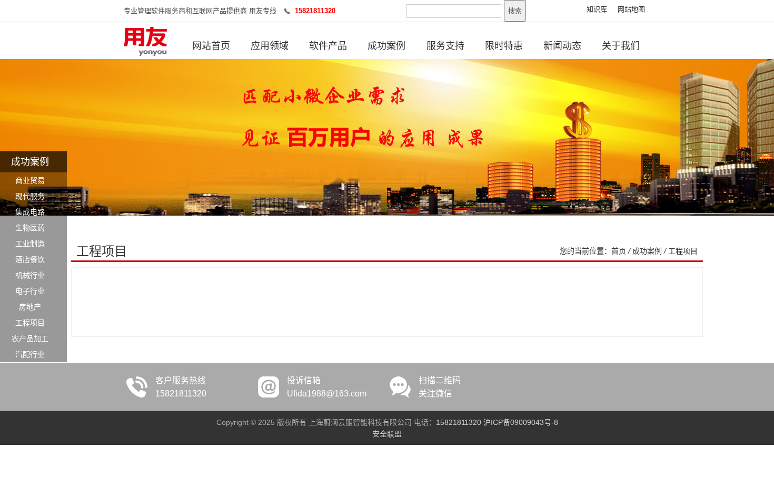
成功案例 (386, 46)
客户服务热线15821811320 (180, 387)
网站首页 (211, 46)
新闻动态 (562, 46)
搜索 (515, 11)
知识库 (597, 9)
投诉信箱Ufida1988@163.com (326, 387)
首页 (618, 251)
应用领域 (270, 46)
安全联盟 (387, 434)
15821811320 (458, 422)
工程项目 (683, 251)
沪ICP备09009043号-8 (520, 422)
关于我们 (621, 46)
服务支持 (445, 46)
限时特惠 (504, 46)
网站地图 (631, 9)
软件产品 (328, 46)
